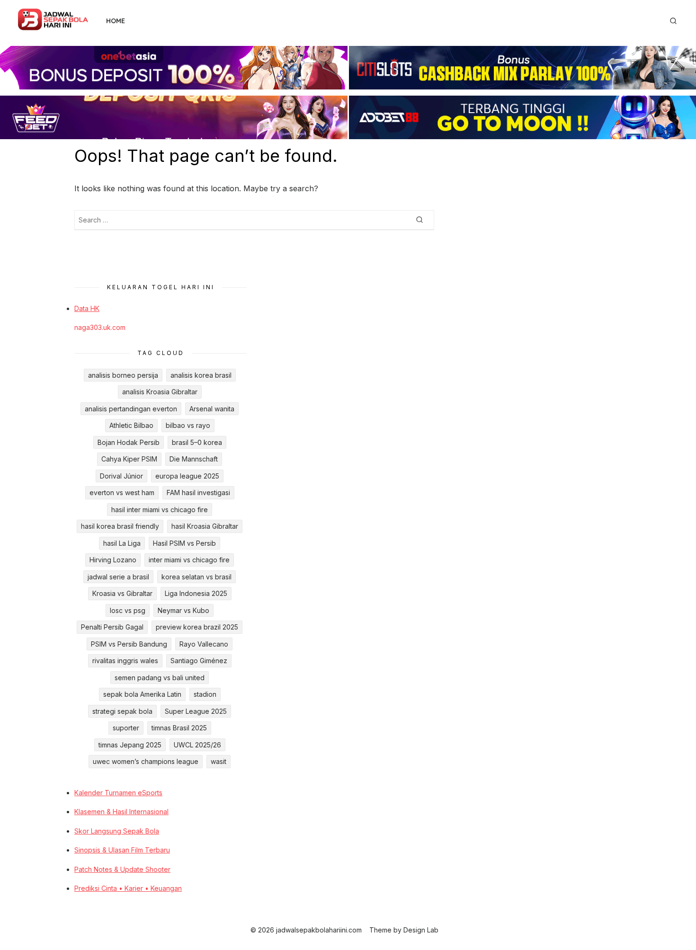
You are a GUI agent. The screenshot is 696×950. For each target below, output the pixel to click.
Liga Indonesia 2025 (196, 593)
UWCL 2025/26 (197, 745)
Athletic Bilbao (131, 425)
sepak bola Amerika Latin (142, 694)
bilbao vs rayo (188, 425)
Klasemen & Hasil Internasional (121, 812)
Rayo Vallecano (203, 644)
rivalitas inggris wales (125, 661)
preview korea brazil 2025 (197, 627)
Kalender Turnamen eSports (118, 793)
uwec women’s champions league (145, 761)
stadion (205, 694)
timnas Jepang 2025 (129, 745)
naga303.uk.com (99, 327)
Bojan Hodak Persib (129, 442)
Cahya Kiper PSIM (129, 459)
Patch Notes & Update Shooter (122, 869)
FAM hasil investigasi (198, 492)
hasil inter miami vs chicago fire (159, 510)
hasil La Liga (122, 543)
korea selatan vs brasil (196, 577)
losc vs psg (127, 610)
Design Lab (420, 930)
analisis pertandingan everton (131, 409)
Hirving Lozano (112, 560)
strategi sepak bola (122, 711)
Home (115, 21)
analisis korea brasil (201, 375)
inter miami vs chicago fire (189, 560)
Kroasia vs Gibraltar (122, 593)
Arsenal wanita (211, 409)
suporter (126, 728)
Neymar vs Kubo (183, 610)
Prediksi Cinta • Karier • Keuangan (128, 888)
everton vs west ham (121, 492)
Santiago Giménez (198, 661)
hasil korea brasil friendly (120, 526)
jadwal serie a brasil (118, 577)
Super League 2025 (196, 711)
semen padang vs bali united (160, 678)
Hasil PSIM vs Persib (184, 543)
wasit (218, 761)
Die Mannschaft (194, 459)
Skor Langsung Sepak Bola (116, 831)
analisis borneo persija (123, 375)
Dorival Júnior (121, 476)
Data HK (86, 308)
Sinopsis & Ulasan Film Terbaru (122, 850)
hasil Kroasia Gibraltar (204, 526)
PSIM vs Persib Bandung (129, 644)
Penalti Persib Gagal (112, 627)
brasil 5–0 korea (197, 442)
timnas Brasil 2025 (179, 728)
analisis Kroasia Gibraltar (159, 392)
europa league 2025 (187, 476)
